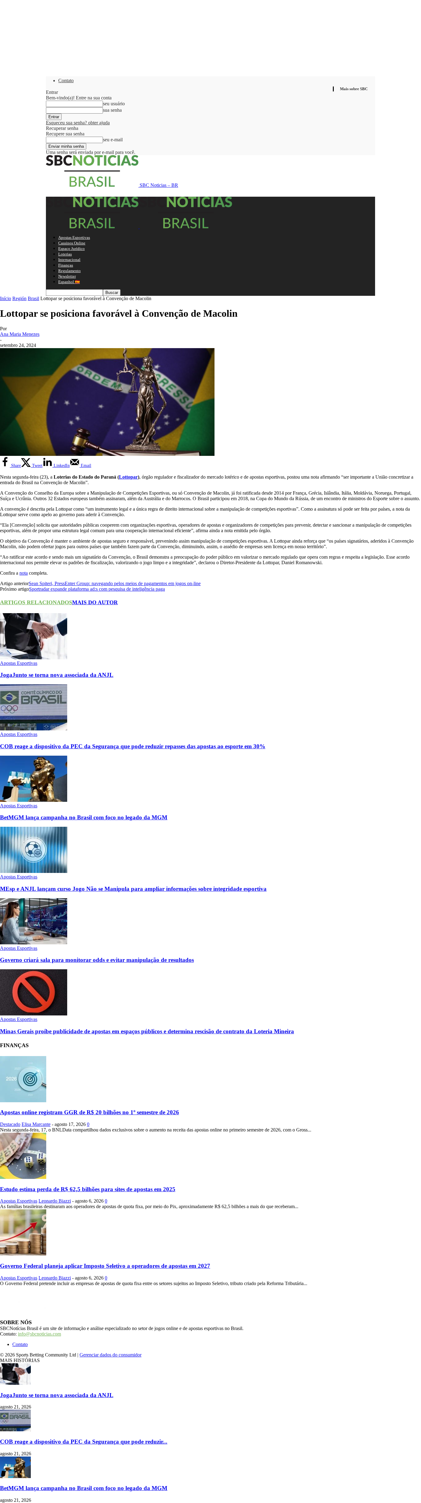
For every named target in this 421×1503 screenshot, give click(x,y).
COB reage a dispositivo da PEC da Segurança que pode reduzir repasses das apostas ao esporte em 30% (132, 746)
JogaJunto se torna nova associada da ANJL (56, 675)
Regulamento (69, 270)
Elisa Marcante (36, 1124)
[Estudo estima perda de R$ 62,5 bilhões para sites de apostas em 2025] (23, 1177)
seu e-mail (113, 139)
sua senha (112, 110)
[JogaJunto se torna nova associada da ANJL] (33, 657)
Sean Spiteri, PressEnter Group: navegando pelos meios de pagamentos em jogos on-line (115, 583)
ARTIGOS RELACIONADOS (36, 602)
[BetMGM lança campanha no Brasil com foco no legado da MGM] (33, 800)
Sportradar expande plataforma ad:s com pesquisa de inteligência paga (97, 589)
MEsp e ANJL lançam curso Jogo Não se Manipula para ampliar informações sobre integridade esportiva (133, 889)
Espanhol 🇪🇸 (69, 281)
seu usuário (114, 103)
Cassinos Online (71, 243)
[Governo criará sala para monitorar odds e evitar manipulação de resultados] (33, 942)
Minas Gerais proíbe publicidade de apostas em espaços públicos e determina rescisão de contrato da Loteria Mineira (147, 1031)
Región (19, 298)
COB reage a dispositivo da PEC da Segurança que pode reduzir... (83, 1441)
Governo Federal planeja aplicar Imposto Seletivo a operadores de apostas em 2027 (105, 1266)
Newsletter (67, 276)
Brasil (33, 298)
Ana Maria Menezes (19, 334)
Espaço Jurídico (71, 248)
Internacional (69, 259)
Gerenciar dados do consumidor (110, 1354)
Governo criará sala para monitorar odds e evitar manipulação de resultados (97, 960)
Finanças (65, 265)
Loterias (65, 254)
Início (5, 298)
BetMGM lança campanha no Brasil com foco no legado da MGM (83, 817)
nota (23, 573)
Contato (66, 80)
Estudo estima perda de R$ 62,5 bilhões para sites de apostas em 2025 (87, 1189)
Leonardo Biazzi (55, 1201)
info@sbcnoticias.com (39, 1333)
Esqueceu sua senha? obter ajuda (78, 122)
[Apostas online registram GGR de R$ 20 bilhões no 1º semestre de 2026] (23, 1100)
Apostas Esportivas (74, 237)
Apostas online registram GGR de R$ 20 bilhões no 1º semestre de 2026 (89, 1112)
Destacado (10, 1124)
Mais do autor (95, 602)
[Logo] (93, 226)
